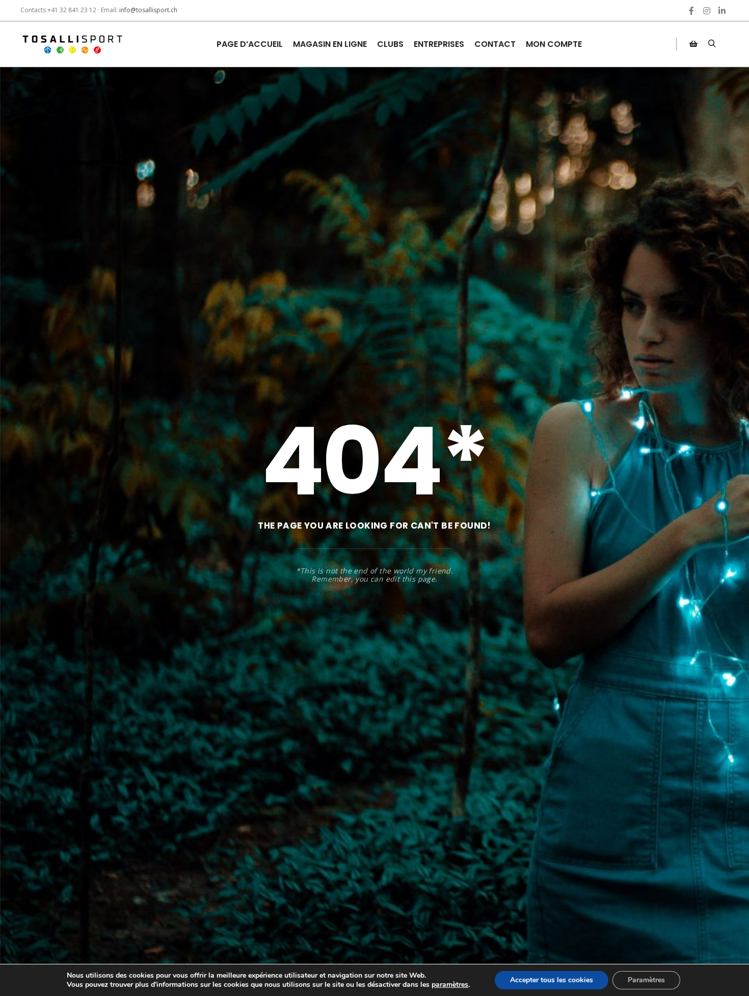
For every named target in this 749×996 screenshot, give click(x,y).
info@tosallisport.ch (148, 10)
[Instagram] (706, 10)
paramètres (450, 984)
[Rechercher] (712, 43)
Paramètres (646, 980)
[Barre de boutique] (693, 43)
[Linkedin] (722, 10)
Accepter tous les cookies (551, 980)
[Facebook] (691, 10)
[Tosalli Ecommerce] (71, 44)
